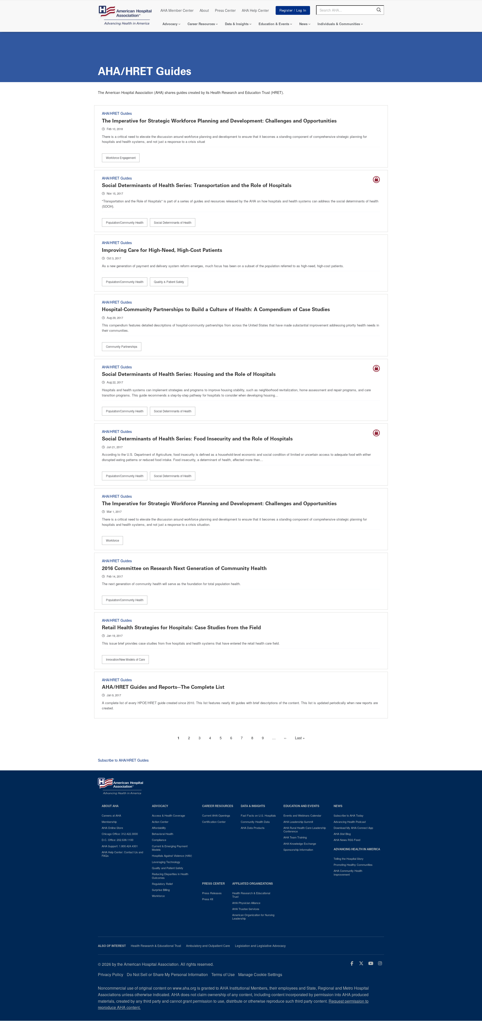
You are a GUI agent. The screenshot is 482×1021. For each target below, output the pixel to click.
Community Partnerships (121, 347)
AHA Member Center (177, 10)
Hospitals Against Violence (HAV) (172, 855)
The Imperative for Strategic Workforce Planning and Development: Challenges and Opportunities (219, 121)
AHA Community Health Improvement (348, 872)
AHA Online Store (112, 827)
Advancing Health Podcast (350, 821)
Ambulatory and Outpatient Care (208, 945)
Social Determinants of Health (172, 222)
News (303, 23)
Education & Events (274, 23)
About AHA (110, 806)
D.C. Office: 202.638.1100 (117, 839)
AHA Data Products (253, 827)
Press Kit (207, 899)
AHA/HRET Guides (117, 113)
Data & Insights (237, 23)
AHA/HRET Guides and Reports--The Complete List (163, 687)
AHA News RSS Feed (347, 839)
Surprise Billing (161, 889)
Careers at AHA (111, 815)
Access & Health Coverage (168, 815)
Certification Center (214, 821)
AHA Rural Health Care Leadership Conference (304, 829)
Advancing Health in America (357, 849)
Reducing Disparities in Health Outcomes (170, 875)
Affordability (159, 827)
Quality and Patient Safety (167, 868)
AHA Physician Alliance (246, 902)
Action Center (160, 821)
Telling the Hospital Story (349, 858)
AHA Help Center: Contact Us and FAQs (122, 854)
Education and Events (301, 806)
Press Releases (212, 893)
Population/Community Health (124, 222)
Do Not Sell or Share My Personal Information (167, 974)
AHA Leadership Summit (298, 821)
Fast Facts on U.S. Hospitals (258, 815)
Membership (109, 821)
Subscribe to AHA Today (349, 815)
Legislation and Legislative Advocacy (260, 945)
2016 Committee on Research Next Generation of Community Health (184, 568)
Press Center (225, 10)
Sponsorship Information (298, 849)
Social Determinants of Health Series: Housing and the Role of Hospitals (189, 374)
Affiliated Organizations (252, 883)
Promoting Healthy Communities (353, 864)
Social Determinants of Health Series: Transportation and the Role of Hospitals (196, 185)
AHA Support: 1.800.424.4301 (120, 846)
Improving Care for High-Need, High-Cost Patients (162, 250)
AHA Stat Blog (342, 833)
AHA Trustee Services (245, 909)
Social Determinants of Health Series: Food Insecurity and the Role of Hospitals (197, 439)
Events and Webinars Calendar (302, 815)
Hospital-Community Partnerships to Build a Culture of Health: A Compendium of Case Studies (216, 309)
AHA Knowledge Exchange (299, 843)
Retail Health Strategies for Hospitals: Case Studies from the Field (181, 628)
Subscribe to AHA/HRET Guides (123, 760)
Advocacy (169, 23)
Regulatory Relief (162, 883)
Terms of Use (223, 974)
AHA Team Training (295, 837)
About (204, 10)
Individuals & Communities (339, 23)
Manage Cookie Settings (260, 974)
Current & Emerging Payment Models (170, 848)
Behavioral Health (162, 833)
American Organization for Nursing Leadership (253, 916)
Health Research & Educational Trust (251, 894)
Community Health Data (255, 821)
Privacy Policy (110, 974)
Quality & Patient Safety (169, 282)
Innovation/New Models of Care (125, 659)
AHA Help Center (255, 10)
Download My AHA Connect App (353, 827)
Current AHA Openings (216, 815)
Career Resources (201, 23)
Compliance (159, 839)
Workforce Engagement (121, 158)
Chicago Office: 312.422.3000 (120, 833)
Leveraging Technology (166, 862)
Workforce (112, 540)
